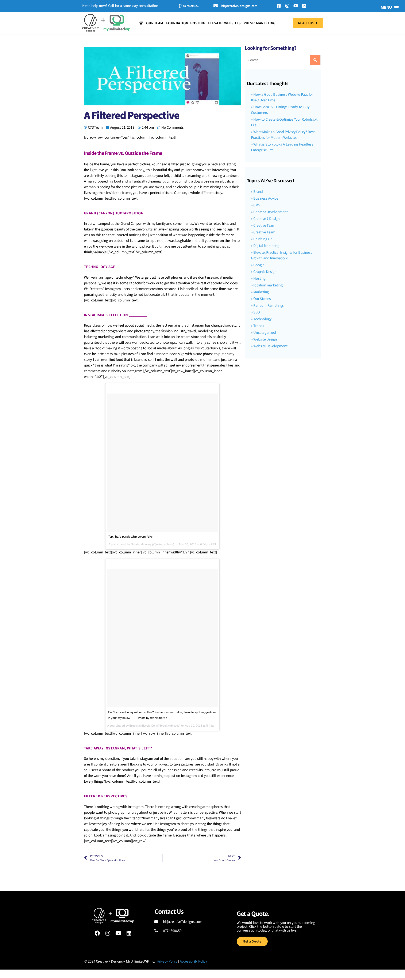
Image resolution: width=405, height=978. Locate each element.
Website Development (270, 346)
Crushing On (262, 239)
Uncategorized (264, 332)
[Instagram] (287, 6)
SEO (256, 312)
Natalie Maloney (141, 544)
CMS (256, 205)
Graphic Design (264, 271)
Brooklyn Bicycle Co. (142, 725)
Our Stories (262, 298)
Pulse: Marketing (260, 23)
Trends (258, 325)
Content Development (270, 212)
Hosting (259, 278)
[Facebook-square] (279, 6)
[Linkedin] (304, 6)
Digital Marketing (266, 245)
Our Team (154, 23)
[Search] (315, 60)
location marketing (267, 285)
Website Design (265, 339)
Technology (262, 319)
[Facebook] (97, 933)
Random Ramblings (268, 305)
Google (258, 265)
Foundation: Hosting (185, 23)
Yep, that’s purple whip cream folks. (130, 536)
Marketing (261, 292)
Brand (258, 191)
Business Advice (265, 198)
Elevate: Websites (224, 23)
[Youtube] (296, 6)
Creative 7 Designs (267, 218)
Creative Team (264, 225)
